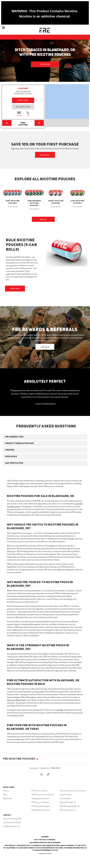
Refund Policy (66, 794)
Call (28, 115)
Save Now (45, 155)
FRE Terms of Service (40, 802)
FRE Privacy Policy (39, 791)
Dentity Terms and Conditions (72, 791)
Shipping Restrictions (40, 798)
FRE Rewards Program (40, 806)
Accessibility (65, 798)
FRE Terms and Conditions (42, 794)
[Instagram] (42, 776)
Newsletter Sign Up (68, 802)
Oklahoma (44, 768)
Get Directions (23, 107)
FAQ (5, 794)
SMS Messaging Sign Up (70, 806)
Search (6, 791)
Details (19, 115)
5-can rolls (39, 692)
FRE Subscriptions (67, 810)
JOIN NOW (44, 347)
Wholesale (7, 798)
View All (43, 219)
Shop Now (45, 64)
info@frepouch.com (11, 826)
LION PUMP (23, 89)
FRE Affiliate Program (40, 810)
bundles (59, 710)
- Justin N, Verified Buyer (44, 404)
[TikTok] (48, 776)
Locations (34, 768)
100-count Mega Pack (16, 700)
